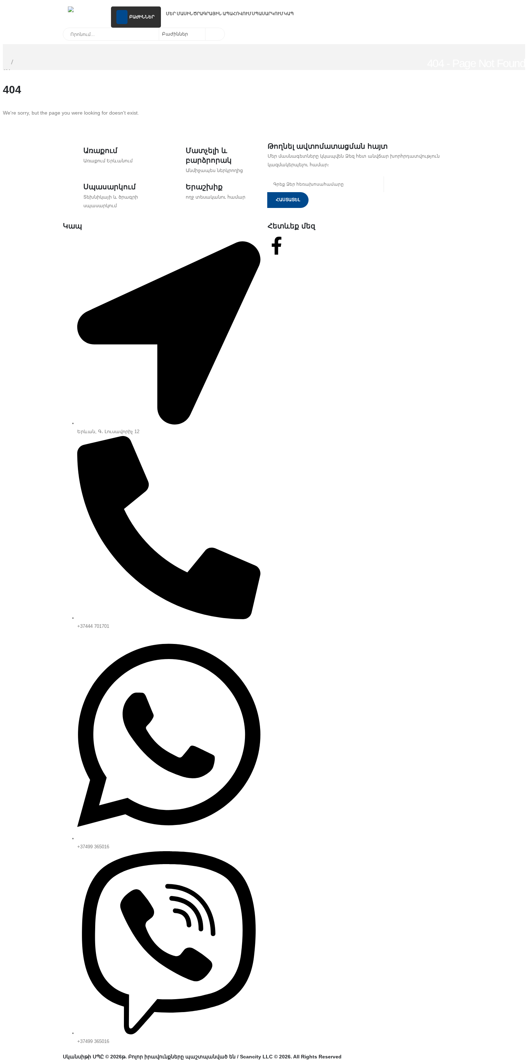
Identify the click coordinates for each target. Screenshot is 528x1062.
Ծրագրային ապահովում (222, 13)
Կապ (289, 13)
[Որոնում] (214, 34)
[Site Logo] (87, 10)
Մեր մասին (179, 13)
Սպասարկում (267, 13)
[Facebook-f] (277, 246)
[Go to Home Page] (5, 61)
